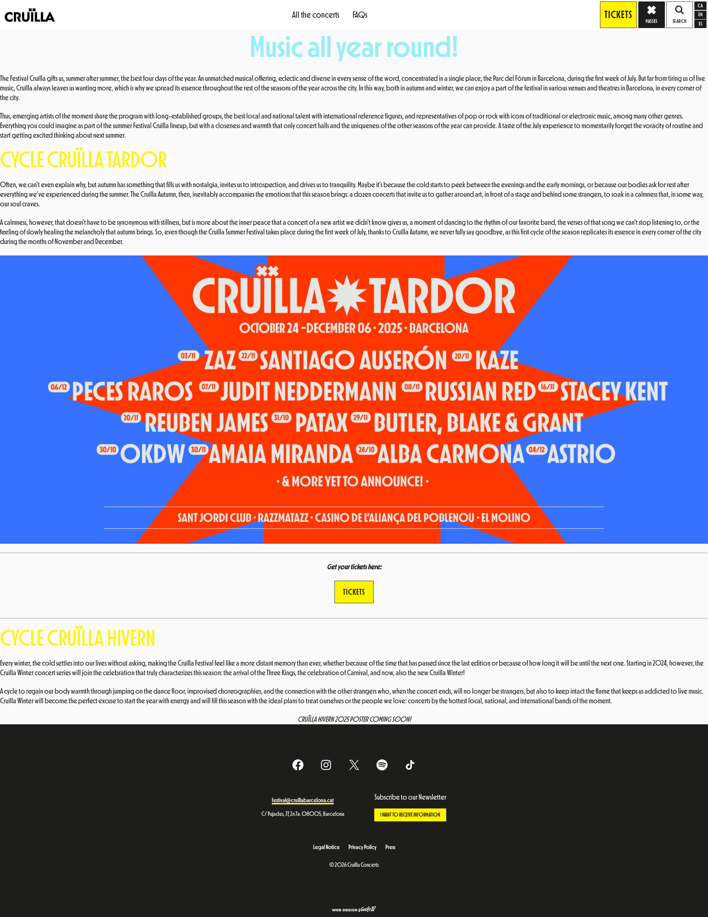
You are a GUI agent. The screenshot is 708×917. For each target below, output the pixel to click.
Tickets (618, 15)
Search (680, 21)
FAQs (360, 14)
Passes (651, 21)
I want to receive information (410, 815)
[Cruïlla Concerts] (30, 14)
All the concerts (315, 14)
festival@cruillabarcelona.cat (303, 800)
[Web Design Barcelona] (354, 910)
